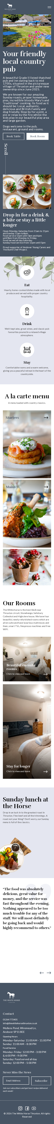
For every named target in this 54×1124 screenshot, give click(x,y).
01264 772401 (10, 1019)
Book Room (37, 136)
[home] (9, 7)
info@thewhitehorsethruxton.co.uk (20, 1023)
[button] (49, 7)
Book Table (14, 136)
